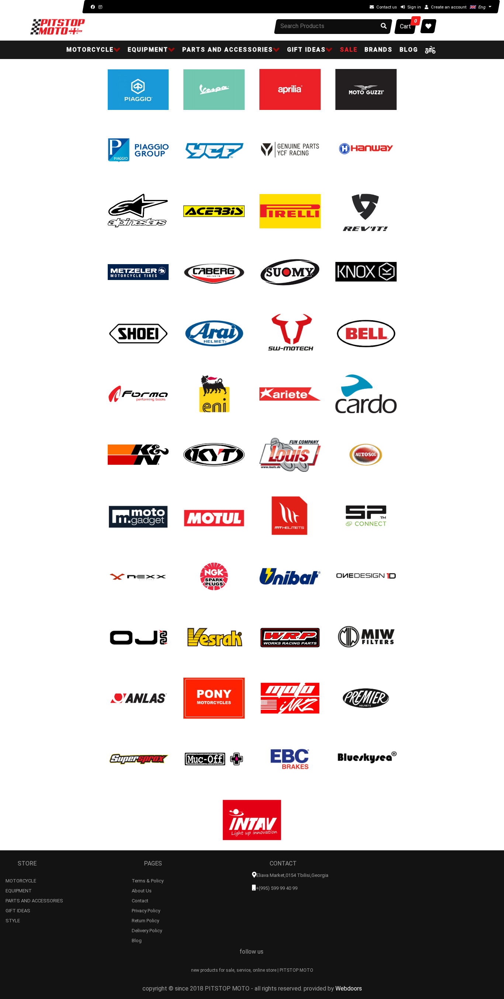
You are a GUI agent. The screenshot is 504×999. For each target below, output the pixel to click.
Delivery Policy (147, 929)
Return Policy (145, 920)
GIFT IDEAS (18, 910)
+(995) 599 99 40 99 (276, 888)
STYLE (13, 920)
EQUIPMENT (19, 890)
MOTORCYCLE (21, 880)
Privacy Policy (146, 910)
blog (409, 49)
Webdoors (348, 988)
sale (349, 49)
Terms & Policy (147, 880)
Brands (379, 49)
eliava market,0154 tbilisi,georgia (292, 875)
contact (140, 900)
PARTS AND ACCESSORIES (34, 900)
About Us (142, 890)
